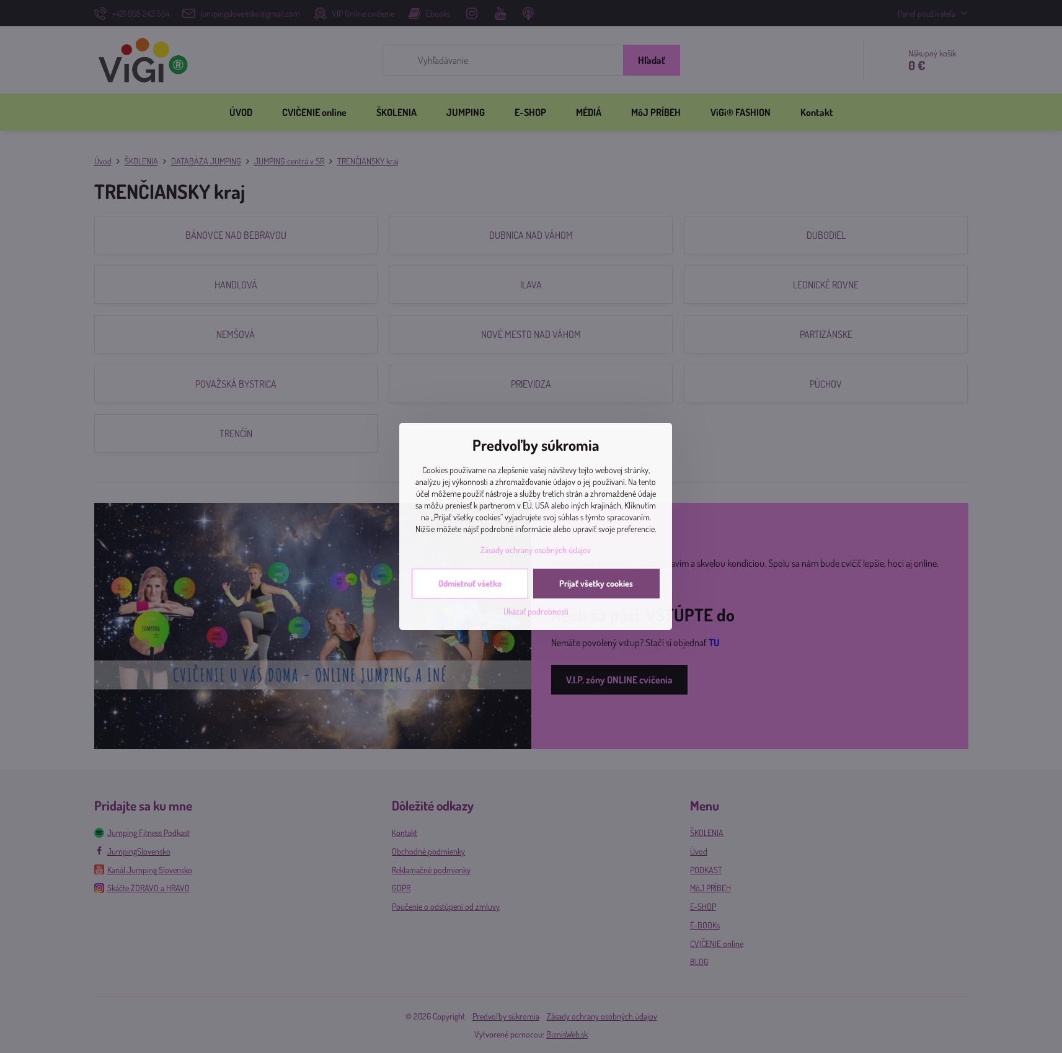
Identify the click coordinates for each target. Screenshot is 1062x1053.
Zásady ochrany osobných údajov (535, 549)
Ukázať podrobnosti (536, 611)
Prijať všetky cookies (596, 583)
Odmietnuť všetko (470, 583)
